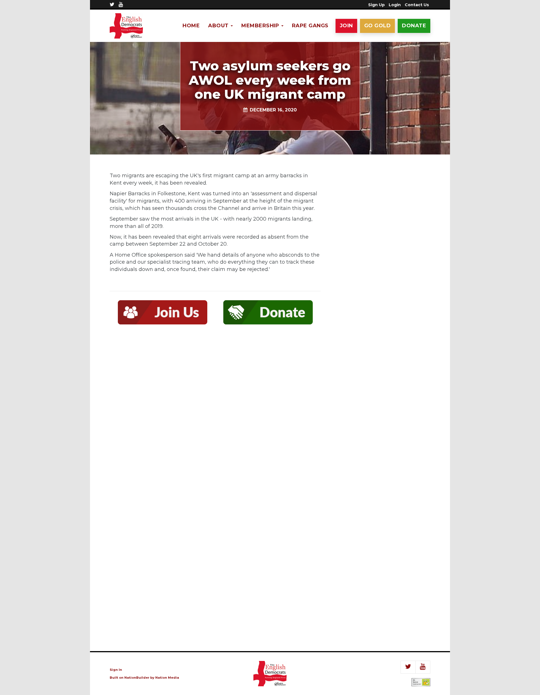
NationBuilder (136, 678)
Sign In (116, 670)
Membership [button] (261, 26)
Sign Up (376, 4)
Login (395, 4)
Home (191, 26)
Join (346, 26)
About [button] (219, 26)
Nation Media (167, 678)
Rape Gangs (310, 26)
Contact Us (417, 4)
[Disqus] (215, 411)
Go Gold (377, 26)
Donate (414, 26)
